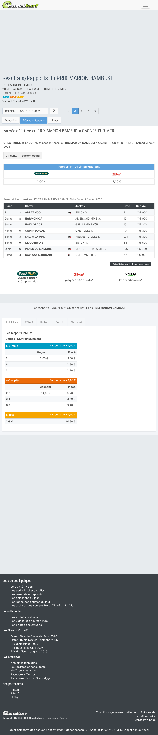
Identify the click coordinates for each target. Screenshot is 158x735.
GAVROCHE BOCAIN (38, 254)
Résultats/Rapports (34, 120)
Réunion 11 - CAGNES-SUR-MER (24, 110)
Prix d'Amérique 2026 (24, 643)
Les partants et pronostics (28, 590)
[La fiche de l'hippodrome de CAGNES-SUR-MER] (54, 111)
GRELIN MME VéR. (87, 224)
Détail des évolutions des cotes (131, 264)
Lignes (54, 120)
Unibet (44, 322)
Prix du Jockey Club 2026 (27, 647)
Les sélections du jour (25, 598)
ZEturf (29, 322)
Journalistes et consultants (28, 666)
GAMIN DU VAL (35, 230)
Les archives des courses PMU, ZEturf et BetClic (42, 605)
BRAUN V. (81, 242)
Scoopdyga (43, 678)
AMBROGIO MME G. (88, 218)
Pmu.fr (15, 689)
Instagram (31, 670)
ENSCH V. (81, 212)
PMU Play (12, 322)
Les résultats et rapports (27, 594)
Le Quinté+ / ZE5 (22, 586)
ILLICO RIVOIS (34, 242)
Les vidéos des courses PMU (29, 620)
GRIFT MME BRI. (85, 254)
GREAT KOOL (33, 212)
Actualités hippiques (24, 662)
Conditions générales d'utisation (116, 712)
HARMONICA (33, 218)
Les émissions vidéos (24, 617)
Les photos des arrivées (26, 624)
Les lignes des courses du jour (30, 601)
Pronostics (11, 120)
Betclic (60, 322)
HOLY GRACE (33, 224)
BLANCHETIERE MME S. (90, 248)
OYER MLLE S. (84, 230)
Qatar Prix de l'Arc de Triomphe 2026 (34, 640)
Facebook (17, 674)
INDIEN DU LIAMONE (38, 248)
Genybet (76, 322)
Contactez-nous (145, 719)
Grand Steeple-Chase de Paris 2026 (34, 636)
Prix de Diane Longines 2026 (29, 651)
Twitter (30, 674)
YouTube (16, 670)
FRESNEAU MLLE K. (88, 236)
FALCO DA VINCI (36, 236)
